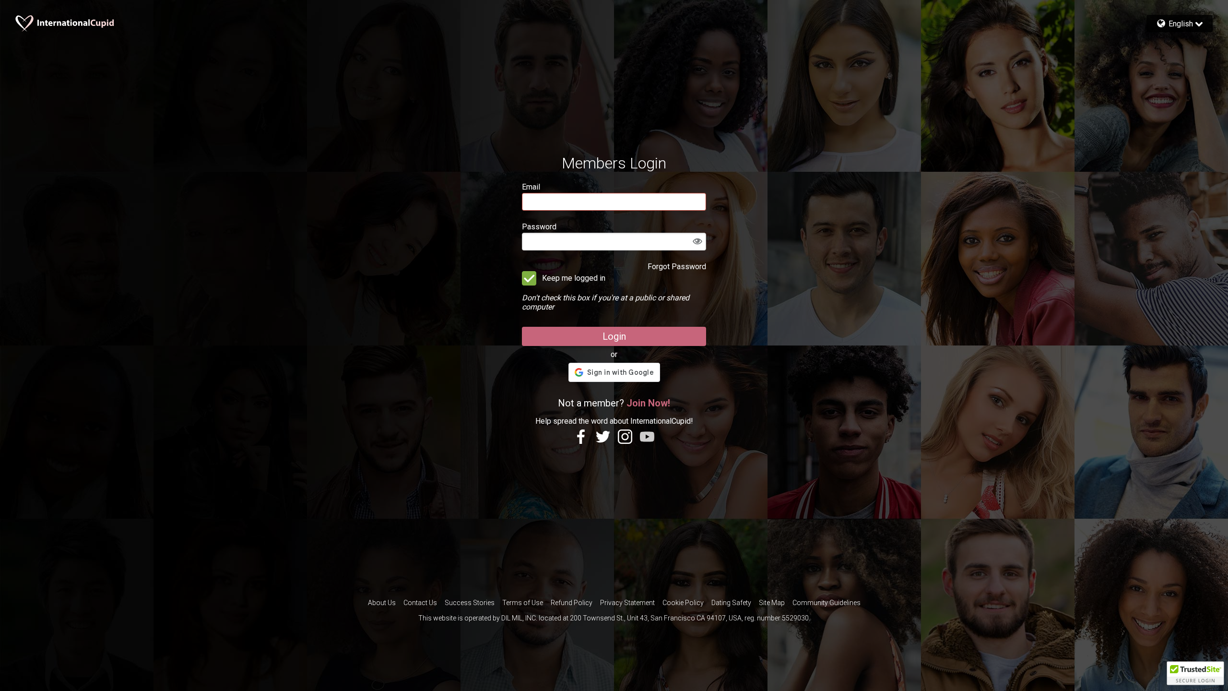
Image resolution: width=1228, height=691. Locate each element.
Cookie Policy (683, 603)
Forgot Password (677, 266)
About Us (382, 603)
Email (531, 186)
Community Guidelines (826, 603)
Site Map (772, 603)
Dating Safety (731, 603)
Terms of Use (522, 603)
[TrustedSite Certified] (1195, 673)
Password (539, 226)
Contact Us (420, 603)
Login (614, 336)
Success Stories (470, 603)
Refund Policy (571, 603)
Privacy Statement (627, 603)
